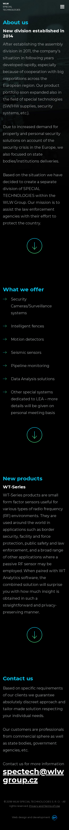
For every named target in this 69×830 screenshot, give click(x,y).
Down (34, 435)
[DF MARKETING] (54, 817)
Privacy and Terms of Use (44, 805)
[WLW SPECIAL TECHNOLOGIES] (11, 7)
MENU (62, 7)
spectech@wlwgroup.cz (33, 776)
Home (34, 245)
